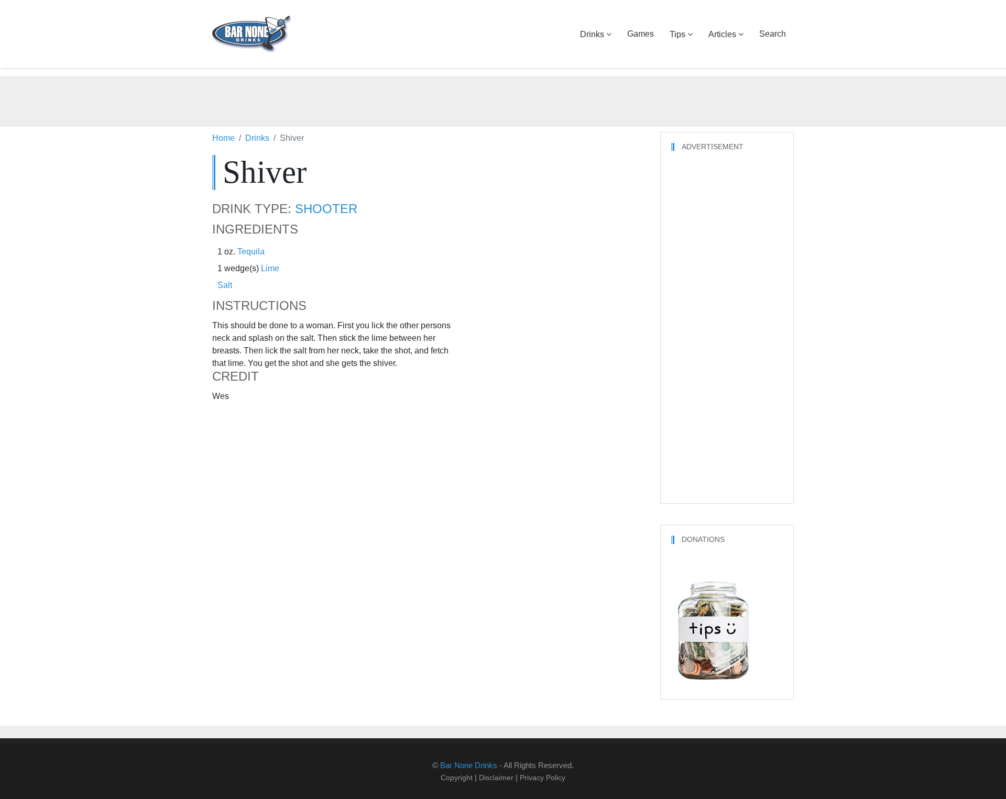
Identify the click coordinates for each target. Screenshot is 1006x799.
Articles (722, 34)
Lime (270, 268)
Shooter (326, 209)
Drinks (592, 34)
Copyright (457, 777)
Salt (224, 285)
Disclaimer (496, 777)
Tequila (251, 251)
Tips (677, 34)
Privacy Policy (542, 777)
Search (772, 33)
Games (640, 33)
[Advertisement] (503, 99)
